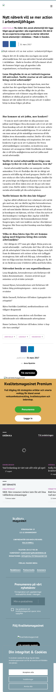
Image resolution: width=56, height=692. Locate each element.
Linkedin (28, 630)
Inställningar (28, 679)
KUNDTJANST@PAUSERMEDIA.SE (33, 553)
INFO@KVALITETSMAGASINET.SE (34, 556)
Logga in (28, 418)
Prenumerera (28, 409)
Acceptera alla (28, 672)
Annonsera (41, 570)
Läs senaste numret (28, 645)
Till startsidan (28, 372)
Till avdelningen (45, 435)
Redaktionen (15, 570)
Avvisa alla (28, 686)
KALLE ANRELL (28, 543)
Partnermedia (28, 570)
